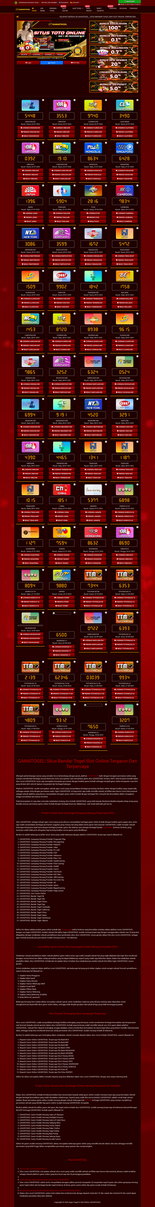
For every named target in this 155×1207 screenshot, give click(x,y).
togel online (108, 827)
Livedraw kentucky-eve (62, 256)
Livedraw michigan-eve (31, 634)
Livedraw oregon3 (31, 170)
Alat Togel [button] (77, 8)
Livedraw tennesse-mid (63, 469)
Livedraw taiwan (62, 555)
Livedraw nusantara (31, 555)
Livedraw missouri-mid (31, 427)
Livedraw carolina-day (62, 170)
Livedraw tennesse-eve (94, 299)
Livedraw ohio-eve (62, 299)
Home (34, 11)
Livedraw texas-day (94, 469)
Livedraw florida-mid (62, 341)
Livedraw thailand (62, 213)
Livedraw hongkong (94, 555)
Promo (52, 63)
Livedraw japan (31, 213)
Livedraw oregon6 (31, 469)
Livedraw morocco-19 (31, 598)
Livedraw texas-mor (31, 512)
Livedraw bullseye (125, 299)
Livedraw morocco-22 (125, 512)
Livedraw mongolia (94, 170)
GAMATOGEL (93, 776)
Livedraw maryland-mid (94, 384)
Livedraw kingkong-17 (62, 647)
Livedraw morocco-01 (125, 732)
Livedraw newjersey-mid (62, 427)
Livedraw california (125, 128)
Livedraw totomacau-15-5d (62, 689)
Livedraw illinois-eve (31, 299)
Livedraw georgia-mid (94, 341)
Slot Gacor (65, 9)
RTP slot (88, 1100)
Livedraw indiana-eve (94, 256)
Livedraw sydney (62, 598)
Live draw (42, 9)
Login (29, 63)
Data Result (89, 9)
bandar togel (66, 929)
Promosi (112, 8)
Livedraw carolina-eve (31, 341)
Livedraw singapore (125, 170)
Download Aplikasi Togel (28, 2)
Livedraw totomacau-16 (125, 640)
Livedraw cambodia (125, 213)
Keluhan (123, 8)
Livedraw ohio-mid (125, 427)
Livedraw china (62, 512)
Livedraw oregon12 (125, 555)
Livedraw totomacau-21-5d (94, 689)
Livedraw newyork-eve (31, 256)
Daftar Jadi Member (49, 2)
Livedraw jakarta (94, 512)
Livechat (75, 2)
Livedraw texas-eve (125, 469)
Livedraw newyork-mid (94, 427)
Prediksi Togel (53, 9)
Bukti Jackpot (100, 9)
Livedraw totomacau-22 (125, 689)
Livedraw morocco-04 (62, 732)
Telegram (64, 2)
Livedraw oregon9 (62, 128)
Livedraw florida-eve (94, 128)
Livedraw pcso (94, 213)
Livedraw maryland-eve (93, 640)
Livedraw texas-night (125, 256)
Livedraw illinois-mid (125, 341)
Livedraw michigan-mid (125, 384)
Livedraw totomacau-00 (94, 598)
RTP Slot (76, 63)
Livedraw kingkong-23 (94, 739)
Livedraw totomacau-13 (125, 598)
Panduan (133, 8)
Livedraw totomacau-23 (31, 732)
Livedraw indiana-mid (31, 384)
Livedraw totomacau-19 (31, 689)
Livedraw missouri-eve (31, 128)
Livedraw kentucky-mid (62, 384)
